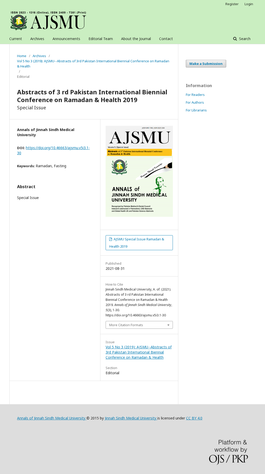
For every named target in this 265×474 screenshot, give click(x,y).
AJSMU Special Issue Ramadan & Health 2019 (136, 243)
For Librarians (196, 110)
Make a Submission (206, 63)
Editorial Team (101, 38)
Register (232, 4)
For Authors (195, 102)
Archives (37, 38)
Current (15, 38)
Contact (166, 38)
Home (21, 55)
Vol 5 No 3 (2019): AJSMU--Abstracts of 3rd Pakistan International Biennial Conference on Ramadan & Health (93, 63)
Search (244, 38)
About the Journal (136, 38)
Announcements (66, 38)
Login (249, 4)
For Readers (195, 94)
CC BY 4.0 (194, 418)
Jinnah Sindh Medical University (131, 418)
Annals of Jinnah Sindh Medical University (51, 418)
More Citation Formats (126, 325)
